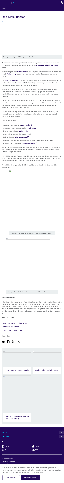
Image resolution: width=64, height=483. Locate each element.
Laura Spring (25, 125)
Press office (5, 436)
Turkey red (10, 74)
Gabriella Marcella (28, 143)
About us (4, 432)
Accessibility (5, 464)
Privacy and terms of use (8, 461)
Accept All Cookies (30, 477)
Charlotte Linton (21, 137)
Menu (4, 9)
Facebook (7, 446)
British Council (6, 3)
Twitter (7, 450)
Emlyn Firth (23, 131)
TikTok (37, 446)
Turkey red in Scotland (11, 330)
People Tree (31, 128)
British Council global (7, 458)
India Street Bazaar (11, 80)
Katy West (21, 72)
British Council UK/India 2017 (46, 65)
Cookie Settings (11, 477)
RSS (36, 450)
